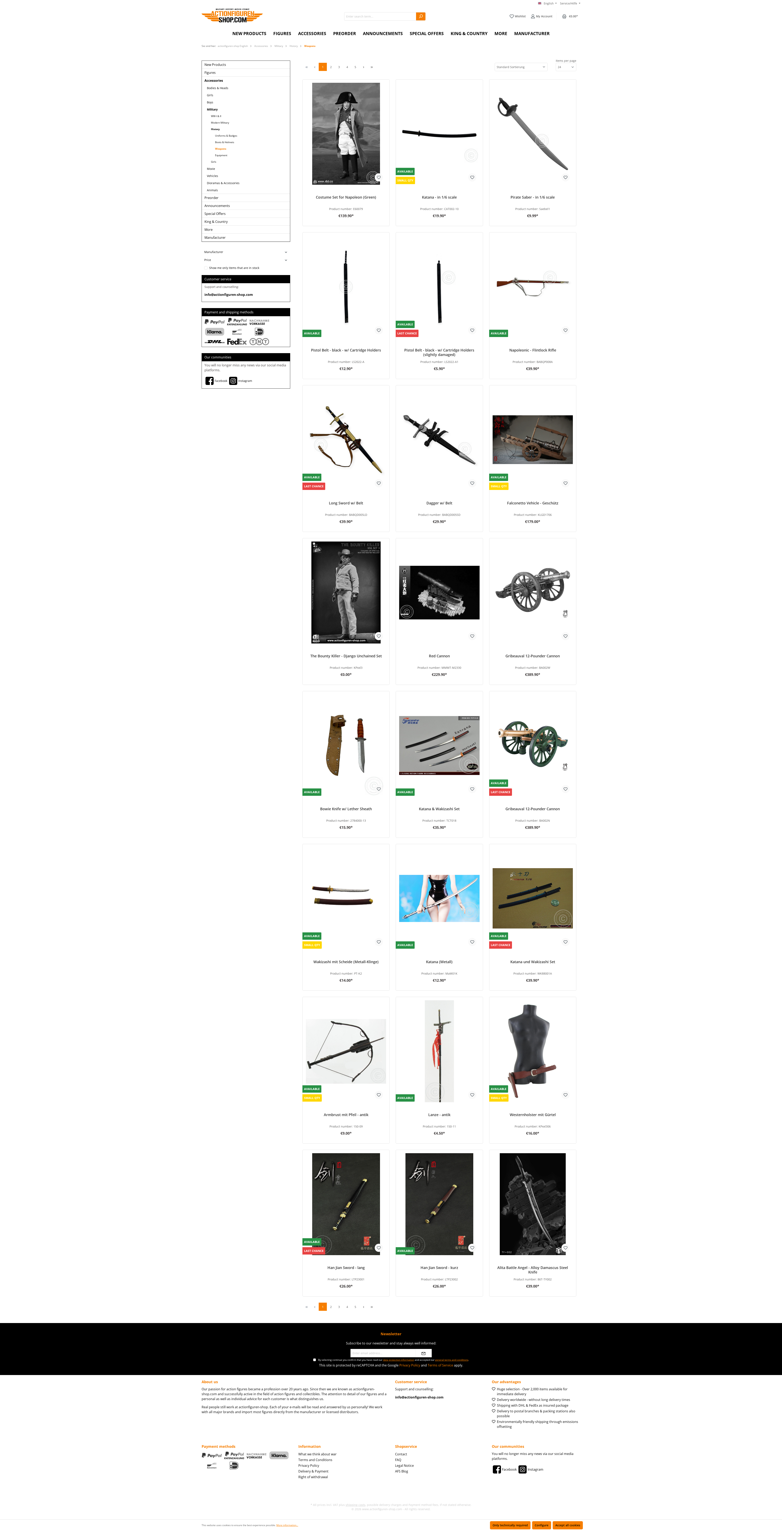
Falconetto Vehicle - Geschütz (532, 503)
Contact (401, 1454)
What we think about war (317, 1454)
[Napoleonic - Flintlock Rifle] (533, 287)
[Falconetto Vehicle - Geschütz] (533, 440)
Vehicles (212, 176)
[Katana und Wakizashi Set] (533, 898)
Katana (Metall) (439, 962)
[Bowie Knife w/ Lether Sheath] (346, 745)
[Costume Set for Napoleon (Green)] (346, 134)
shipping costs (355, 1505)
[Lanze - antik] (439, 1051)
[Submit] (423, 1353)
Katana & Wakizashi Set (439, 809)
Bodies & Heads (217, 88)
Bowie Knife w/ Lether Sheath (346, 809)
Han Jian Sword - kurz (439, 1267)
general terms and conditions (451, 1360)
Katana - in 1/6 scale (439, 197)
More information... (287, 1525)
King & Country (216, 221)
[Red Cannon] (439, 592)
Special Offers (215, 213)
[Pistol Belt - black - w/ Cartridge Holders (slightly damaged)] (439, 287)
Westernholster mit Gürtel (533, 1114)
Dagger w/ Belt (439, 503)
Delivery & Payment (313, 1471)
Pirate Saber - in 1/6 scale (533, 197)
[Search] (421, 16)
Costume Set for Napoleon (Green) (346, 197)
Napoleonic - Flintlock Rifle (532, 350)
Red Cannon (439, 656)
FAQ (398, 1460)
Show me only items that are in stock (234, 268)
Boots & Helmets (224, 142)
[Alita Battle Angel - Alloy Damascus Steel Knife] (533, 1204)
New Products (215, 64)
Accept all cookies (567, 1525)
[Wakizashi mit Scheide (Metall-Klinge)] (346, 898)
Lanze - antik (439, 1114)
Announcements (217, 205)
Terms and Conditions (315, 1460)
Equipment (221, 155)
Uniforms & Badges (226, 135)
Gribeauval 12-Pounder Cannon (532, 656)
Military (212, 109)
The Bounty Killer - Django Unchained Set (346, 656)
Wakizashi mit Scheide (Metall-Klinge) (346, 962)
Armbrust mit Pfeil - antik (346, 1114)
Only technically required (510, 1525)
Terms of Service (440, 1365)
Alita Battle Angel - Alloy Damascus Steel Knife (532, 1269)
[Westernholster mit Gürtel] (533, 1051)
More (208, 229)
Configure (541, 1525)
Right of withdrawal (313, 1477)
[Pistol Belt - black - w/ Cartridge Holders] (346, 287)
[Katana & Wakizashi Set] (439, 745)
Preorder (211, 198)
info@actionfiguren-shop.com (228, 294)
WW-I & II (216, 116)
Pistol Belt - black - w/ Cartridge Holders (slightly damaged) (439, 352)
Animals (212, 190)
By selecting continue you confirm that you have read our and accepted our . (393, 1360)
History (215, 129)
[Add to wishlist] (379, 177)
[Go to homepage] (232, 15)
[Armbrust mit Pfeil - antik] (346, 1051)
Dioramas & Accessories (223, 183)
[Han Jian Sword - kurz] (439, 1204)
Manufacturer (215, 237)
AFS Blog (401, 1471)
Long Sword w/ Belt (346, 503)
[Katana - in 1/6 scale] (439, 134)
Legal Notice (404, 1465)
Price (207, 260)
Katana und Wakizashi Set (532, 962)
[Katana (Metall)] (439, 898)
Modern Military (220, 122)
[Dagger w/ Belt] (439, 440)
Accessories (213, 80)
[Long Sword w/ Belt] (346, 440)
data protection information (398, 1360)
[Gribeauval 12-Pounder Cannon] (533, 592)
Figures (210, 72)
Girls (210, 95)
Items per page (566, 61)
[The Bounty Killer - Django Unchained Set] (346, 592)
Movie (211, 169)
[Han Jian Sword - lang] (346, 1204)
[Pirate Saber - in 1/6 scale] (533, 134)
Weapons (220, 148)
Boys (210, 102)
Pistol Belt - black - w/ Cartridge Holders (346, 350)
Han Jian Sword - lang (346, 1267)
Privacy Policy (409, 1365)
